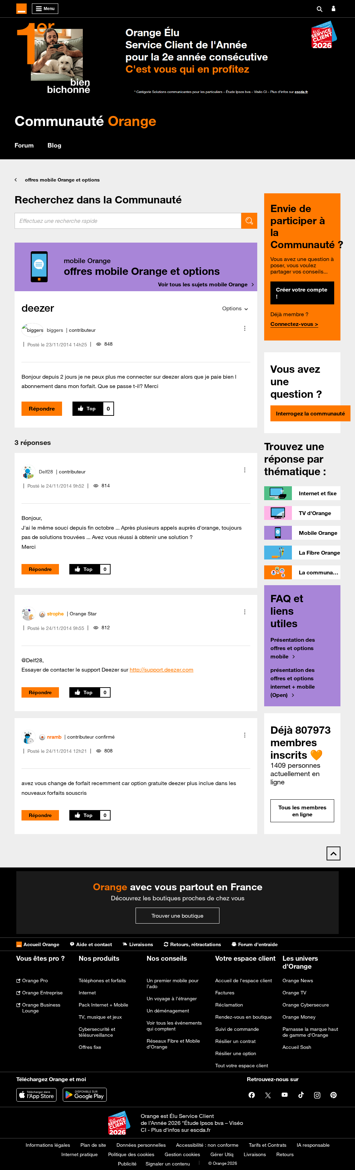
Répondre (42, 408)
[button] (244, 328)
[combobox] (128, 221)
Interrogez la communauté (310, 413)
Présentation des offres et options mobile (292, 648)
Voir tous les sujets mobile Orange (203, 284)
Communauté (85, 120)
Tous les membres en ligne (302, 811)
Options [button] (232, 308)
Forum (24, 145)
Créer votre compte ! (301, 293)
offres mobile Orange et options (62, 180)
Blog (54, 145)
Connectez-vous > (294, 323)
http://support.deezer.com (161, 669)
